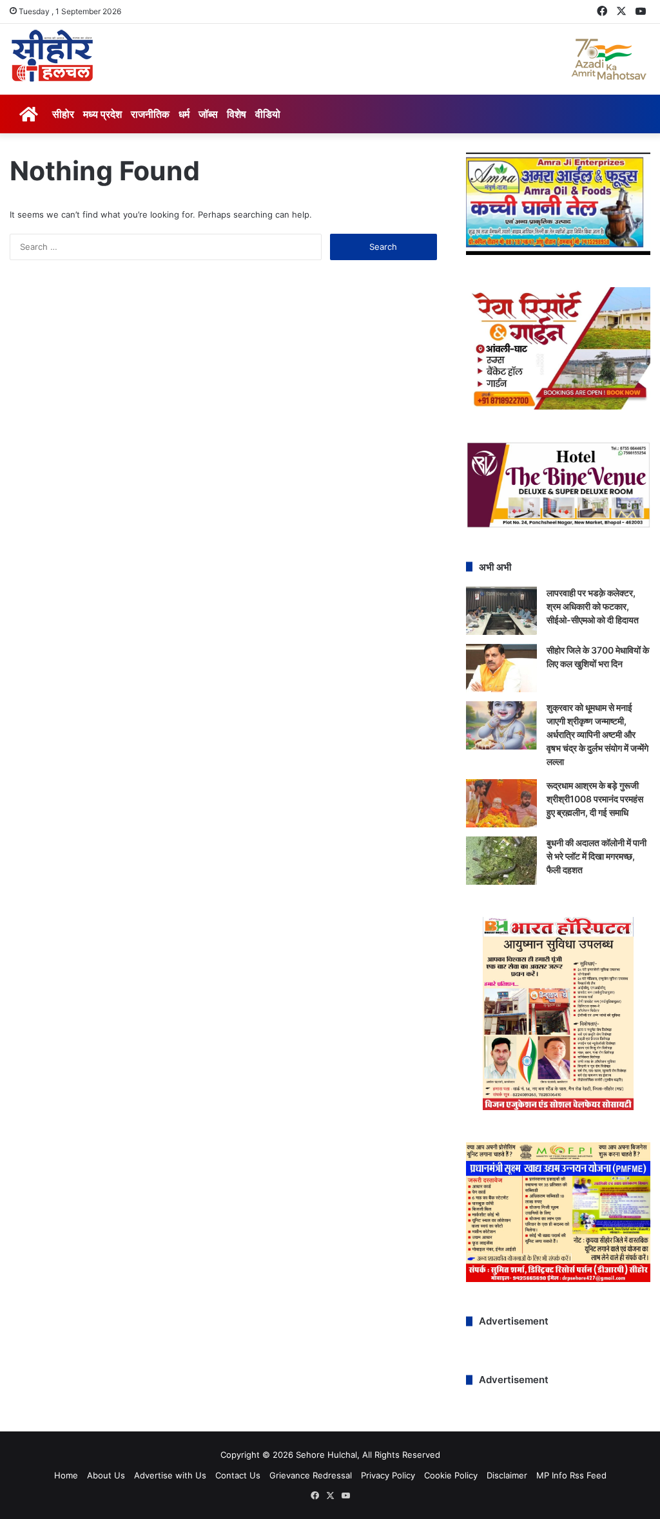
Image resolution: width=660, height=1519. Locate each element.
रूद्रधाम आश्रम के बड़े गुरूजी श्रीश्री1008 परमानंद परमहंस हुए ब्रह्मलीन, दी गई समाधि (595, 799)
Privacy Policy (388, 1475)
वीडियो (267, 114)
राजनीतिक (150, 114)
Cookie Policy (451, 1475)
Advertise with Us (170, 1475)
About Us (106, 1475)
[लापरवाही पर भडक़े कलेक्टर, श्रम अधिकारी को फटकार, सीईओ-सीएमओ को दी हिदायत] (501, 611)
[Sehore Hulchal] (52, 56)
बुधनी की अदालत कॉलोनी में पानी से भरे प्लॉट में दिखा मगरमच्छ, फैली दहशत (596, 856)
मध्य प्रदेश (102, 114)
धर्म (184, 114)
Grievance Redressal (310, 1475)
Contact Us (237, 1475)
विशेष (236, 114)
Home (66, 1475)
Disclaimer (507, 1475)
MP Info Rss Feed (571, 1475)
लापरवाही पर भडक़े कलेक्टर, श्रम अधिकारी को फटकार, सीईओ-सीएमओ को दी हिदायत (593, 606)
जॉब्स (208, 114)
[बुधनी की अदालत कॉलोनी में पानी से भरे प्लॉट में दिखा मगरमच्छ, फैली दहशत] (501, 860)
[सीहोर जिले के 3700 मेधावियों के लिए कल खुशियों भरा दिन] (501, 668)
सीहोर (63, 114)
